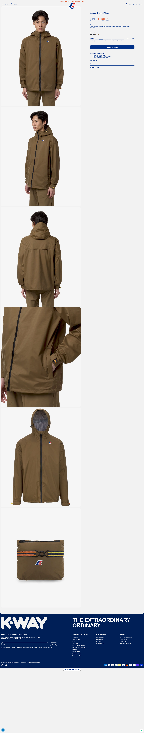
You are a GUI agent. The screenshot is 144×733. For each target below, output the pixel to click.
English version (76, 651)
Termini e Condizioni (125, 643)
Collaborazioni (100, 643)
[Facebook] (2, 665)
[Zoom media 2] (41, 156)
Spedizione (75, 643)
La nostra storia (100, 637)
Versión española (76, 656)
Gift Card (74, 649)
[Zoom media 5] (41, 457)
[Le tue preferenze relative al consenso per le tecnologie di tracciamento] (141, 730)
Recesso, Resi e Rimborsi (79, 647)
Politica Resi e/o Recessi (78, 645)
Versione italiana (76, 653)
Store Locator (99, 639)
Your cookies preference (126, 637)
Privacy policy (123, 639)
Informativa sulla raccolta (72, 669)
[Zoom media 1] (41, 56)
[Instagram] (5, 665)
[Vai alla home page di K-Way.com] (72, 6)
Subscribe (54, 644)
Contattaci (75, 637)
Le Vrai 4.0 (99, 641)
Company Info (37, 662)
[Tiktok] (9, 665)
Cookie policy (123, 641)
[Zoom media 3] (41, 257)
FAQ (73, 641)
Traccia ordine (76, 639)
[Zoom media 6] (41, 557)
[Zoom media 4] (41, 357)
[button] (3, 730)
